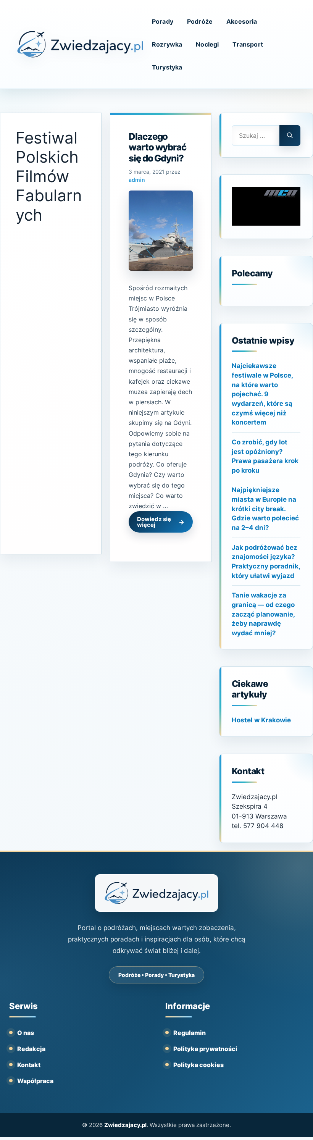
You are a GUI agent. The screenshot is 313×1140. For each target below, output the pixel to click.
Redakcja (31, 1049)
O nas (25, 1033)
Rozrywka (167, 44)
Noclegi (207, 44)
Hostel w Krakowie (261, 720)
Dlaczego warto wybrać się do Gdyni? (157, 147)
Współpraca (35, 1081)
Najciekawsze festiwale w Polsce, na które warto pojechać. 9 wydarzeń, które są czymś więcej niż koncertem (262, 394)
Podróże (200, 21)
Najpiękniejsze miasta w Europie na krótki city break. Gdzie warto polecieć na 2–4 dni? (265, 508)
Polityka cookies (198, 1065)
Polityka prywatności (205, 1049)
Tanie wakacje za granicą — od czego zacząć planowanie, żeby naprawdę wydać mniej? (263, 614)
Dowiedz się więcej (154, 521)
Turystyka (167, 67)
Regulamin (189, 1033)
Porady (162, 21)
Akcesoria (241, 21)
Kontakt (28, 1065)
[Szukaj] (289, 135)
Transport (247, 44)
